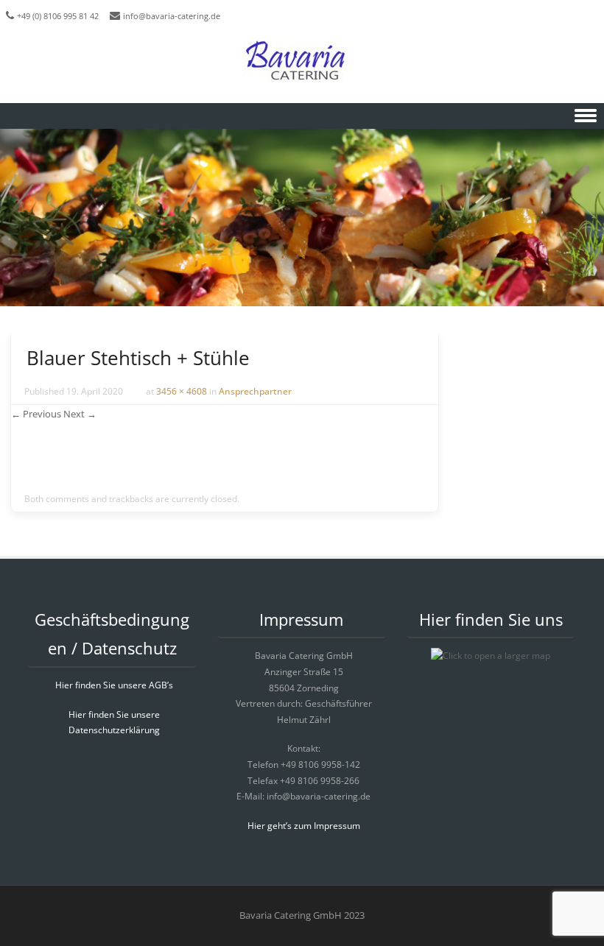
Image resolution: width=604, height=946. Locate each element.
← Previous (36, 413)
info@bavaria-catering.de (171, 15)
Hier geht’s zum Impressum (303, 825)
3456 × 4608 (181, 391)
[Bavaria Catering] (302, 62)
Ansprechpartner (255, 391)
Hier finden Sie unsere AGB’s (114, 685)
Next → (79, 413)
